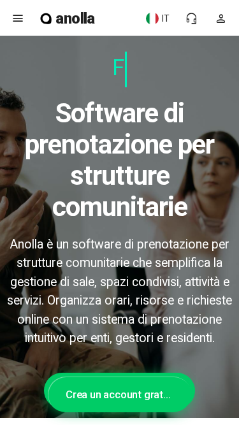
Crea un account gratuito (123, 394)
